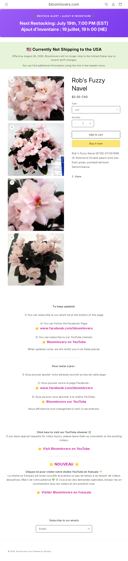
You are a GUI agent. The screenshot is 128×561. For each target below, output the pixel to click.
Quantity (76, 117)
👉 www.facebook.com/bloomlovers (64, 328)
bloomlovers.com (24, 551)
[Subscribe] (88, 528)
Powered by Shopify (42, 551)
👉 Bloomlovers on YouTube (64, 342)
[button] (6, 4)
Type (74, 103)
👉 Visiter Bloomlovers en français (64, 492)
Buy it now (96, 143)
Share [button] (78, 176)
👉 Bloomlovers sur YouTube (64, 401)
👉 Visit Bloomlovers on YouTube (64, 449)
